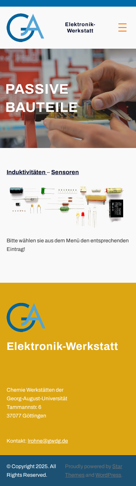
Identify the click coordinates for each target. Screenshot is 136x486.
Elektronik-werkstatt (62, 346)
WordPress (108, 475)
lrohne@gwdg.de (48, 441)
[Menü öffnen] (122, 27)
